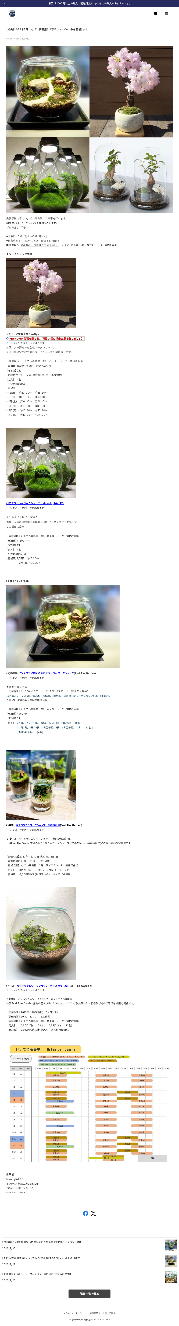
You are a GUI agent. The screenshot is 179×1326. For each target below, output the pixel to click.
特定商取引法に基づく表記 (103, 1313)
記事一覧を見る (89, 1293)
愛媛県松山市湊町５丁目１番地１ (40, 245)
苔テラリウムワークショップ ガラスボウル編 (42, 985)
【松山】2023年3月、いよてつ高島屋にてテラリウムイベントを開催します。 (47, 29)
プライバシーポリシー (73, 1313)
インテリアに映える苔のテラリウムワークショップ (46, 673)
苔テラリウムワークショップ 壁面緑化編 (38, 825)
